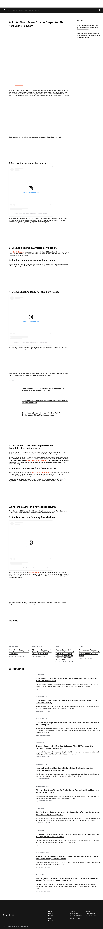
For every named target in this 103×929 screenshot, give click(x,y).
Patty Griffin (36, 472)
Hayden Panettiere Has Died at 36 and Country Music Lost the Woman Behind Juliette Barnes (64, 769)
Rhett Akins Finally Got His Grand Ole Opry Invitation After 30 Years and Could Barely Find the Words (67, 857)
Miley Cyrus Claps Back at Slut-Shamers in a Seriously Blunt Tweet (19, 652)
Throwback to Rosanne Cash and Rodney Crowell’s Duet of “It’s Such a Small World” (89, 653)
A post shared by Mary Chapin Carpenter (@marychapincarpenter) (31, 213)
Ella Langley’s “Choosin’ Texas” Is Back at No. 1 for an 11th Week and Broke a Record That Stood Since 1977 (67, 879)
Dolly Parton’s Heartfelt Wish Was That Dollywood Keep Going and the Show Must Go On (88, 35)
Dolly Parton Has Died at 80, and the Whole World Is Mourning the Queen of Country (87, 27)
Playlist (39, 646)
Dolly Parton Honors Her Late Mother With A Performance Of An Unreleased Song (41, 414)
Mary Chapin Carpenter (17, 252)
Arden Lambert (19, 85)
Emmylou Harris (46, 472)
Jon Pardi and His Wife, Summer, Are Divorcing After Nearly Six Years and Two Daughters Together (68, 813)
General (17, 646)
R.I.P (46, 696)
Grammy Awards (34, 572)
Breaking (11, 646)
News (42, 674)
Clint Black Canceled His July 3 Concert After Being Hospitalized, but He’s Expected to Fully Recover (68, 835)
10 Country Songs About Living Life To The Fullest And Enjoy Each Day (42, 652)
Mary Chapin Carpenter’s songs (36, 460)
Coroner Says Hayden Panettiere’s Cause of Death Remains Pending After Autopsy (67, 723)
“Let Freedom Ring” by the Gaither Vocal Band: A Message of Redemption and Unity (43, 389)
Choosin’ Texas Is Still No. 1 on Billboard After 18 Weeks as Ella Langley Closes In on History (64, 747)
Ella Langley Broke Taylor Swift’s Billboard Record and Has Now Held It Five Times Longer (67, 791)
